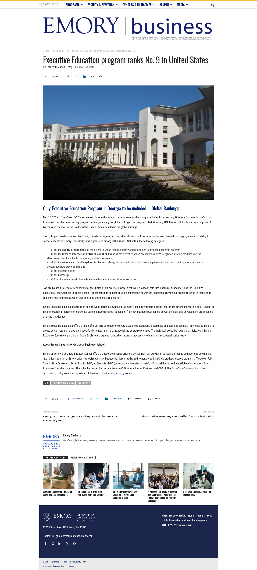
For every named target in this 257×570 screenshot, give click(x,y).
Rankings (58, 51)
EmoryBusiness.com (59, 562)
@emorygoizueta (122, 373)
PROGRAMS (73, 4)
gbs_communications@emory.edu (74, 536)
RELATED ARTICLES (56, 457)
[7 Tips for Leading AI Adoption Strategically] (198, 476)
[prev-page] (208, 458)
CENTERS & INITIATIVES (137, 4)
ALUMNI (164, 4)
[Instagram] (53, 543)
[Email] (92, 76)
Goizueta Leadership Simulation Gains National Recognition (57, 493)
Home (46, 51)
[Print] (100, 76)
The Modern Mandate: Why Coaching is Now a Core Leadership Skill (125, 494)
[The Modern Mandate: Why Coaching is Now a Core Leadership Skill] (128, 476)
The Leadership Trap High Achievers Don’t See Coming (90, 493)
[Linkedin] (84, 76)
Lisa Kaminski (83, 383)
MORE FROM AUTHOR (82, 457)
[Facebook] (68, 76)
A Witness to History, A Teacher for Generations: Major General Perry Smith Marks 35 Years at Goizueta (162, 496)
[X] (76, 76)
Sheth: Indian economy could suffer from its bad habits (177, 416)
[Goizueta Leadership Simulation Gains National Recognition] (58, 476)
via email (187, 525)
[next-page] (212, 458)
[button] (212, 4)
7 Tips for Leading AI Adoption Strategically (197, 493)
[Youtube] (75, 543)
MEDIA (181, 4)
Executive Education (63, 383)
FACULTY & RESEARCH (101, 4)
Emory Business (56, 67)
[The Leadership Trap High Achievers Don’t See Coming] (93, 476)
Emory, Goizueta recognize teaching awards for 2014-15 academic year (80, 418)
